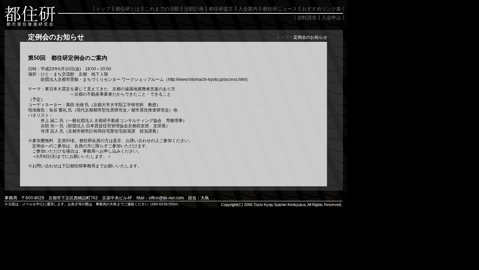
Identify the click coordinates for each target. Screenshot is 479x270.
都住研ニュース (280, 9)
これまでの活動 (162, 9)
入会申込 (331, 17)
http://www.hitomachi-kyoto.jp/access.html (207, 79)
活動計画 (194, 9)
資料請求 (307, 17)
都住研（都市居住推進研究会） (28, 14)
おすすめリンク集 (321, 9)
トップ (103, 9)
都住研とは (127, 9)
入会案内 (248, 9)
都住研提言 (221, 9)
